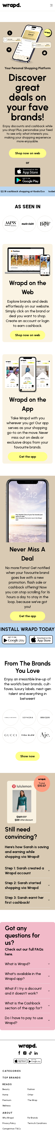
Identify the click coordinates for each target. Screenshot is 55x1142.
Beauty (5, 1089)
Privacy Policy (9, 1123)
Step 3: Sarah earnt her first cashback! (24, 900)
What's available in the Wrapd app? (23, 976)
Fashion (31, 1089)
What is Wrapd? (17, 964)
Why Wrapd (8, 1118)
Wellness (6, 1105)
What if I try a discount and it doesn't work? (23, 990)
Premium (6, 1100)
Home (5, 1094)
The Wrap (32, 1100)
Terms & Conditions (37, 1123)
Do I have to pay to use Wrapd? (24, 1020)
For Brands (33, 1118)
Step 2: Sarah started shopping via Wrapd (23, 885)
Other (30, 1094)
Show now (27, 756)
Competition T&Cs (11, 1128)
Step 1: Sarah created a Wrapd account (24, 870)
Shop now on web (27, 153)
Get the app (27, 456)
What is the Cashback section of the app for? (23, 1005)
